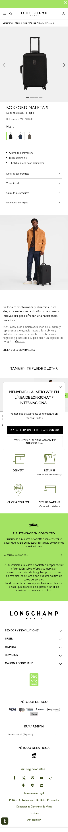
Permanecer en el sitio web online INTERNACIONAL (35, 441)
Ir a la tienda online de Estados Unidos (34, 430)
